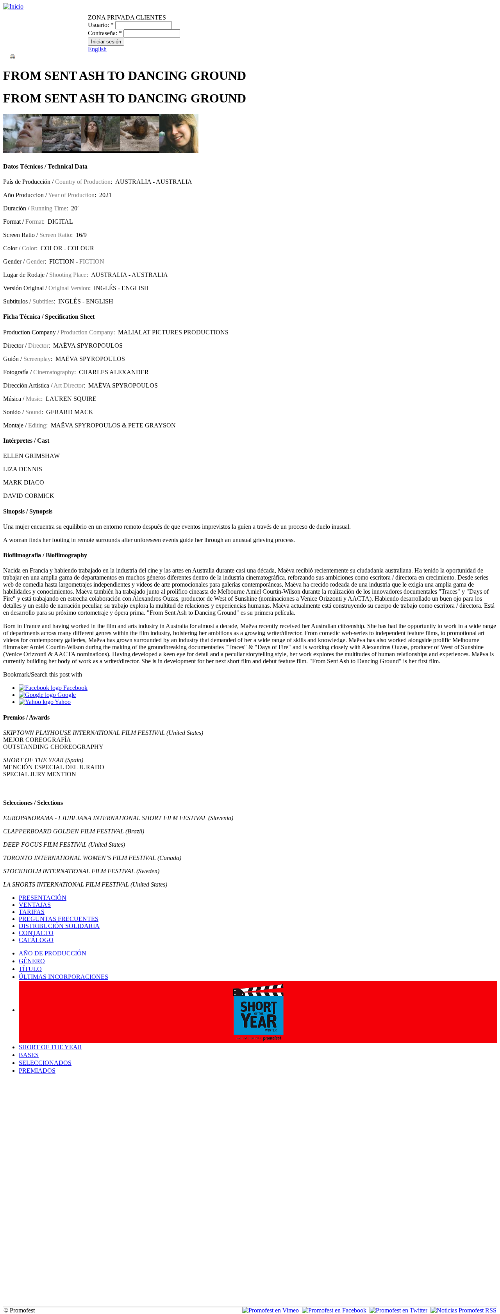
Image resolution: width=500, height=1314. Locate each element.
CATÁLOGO (36, 940)
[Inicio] (13, 6)
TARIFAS (32, 911)
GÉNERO (32, 961)
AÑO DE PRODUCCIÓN (52, 953)
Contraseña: (105, 33)
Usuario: (101, 25)
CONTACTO (36, 933)
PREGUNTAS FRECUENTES (58, 918)
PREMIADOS (37, 1070)
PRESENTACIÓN (42, 897)
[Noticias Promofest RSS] (463, 1310)
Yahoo (62, 701)
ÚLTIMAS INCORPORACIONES (63, 976)
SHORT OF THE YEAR (50, 1047)
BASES (29, 1055)
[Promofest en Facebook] (334, 1310)
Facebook (75, 687)
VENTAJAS (35, 904)
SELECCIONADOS (45, 1062)
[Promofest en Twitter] (398, 1310)
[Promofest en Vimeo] (270, 1310)
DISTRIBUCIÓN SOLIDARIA (59, 926)
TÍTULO (30, 969)
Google (66, 694)
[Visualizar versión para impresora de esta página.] (12, 56)
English (97, 49)
